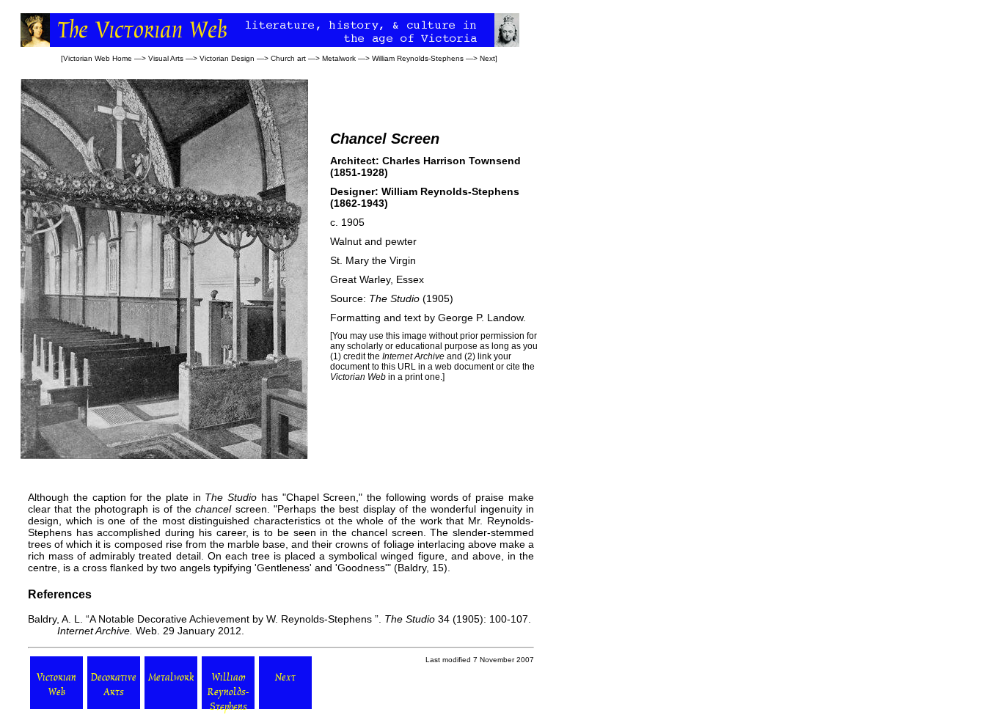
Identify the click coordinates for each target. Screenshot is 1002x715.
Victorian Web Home (97, 58)
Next (487, 58)
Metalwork (339, 58)
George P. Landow (480, 317)
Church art (288, 58)
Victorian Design (227, 58)
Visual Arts (165, 58)
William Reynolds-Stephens (418, 58)
